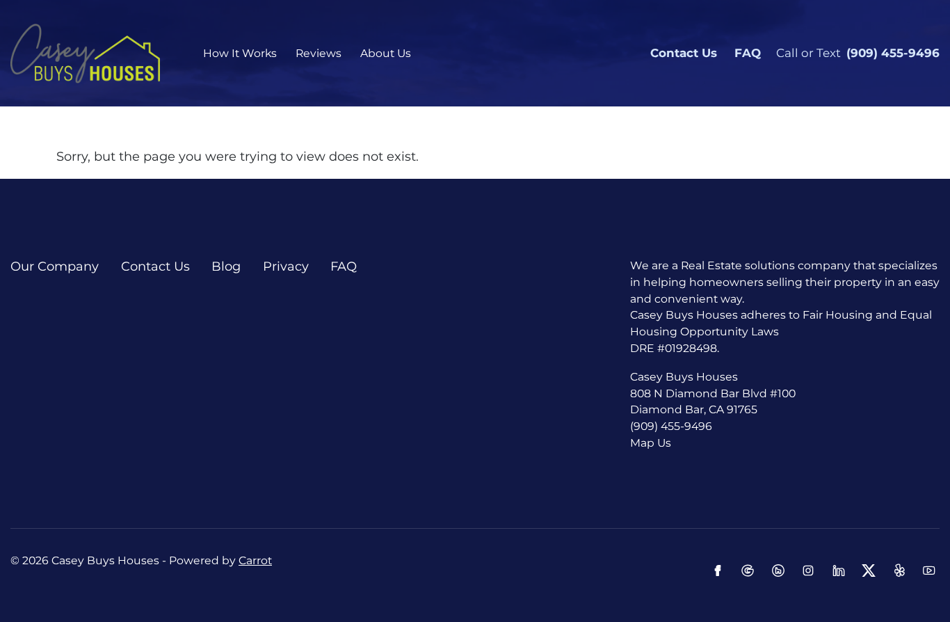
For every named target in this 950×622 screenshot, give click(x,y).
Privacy (286, 266)
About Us (385, 53)
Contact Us (683, 53)
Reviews (318, 53)
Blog (226, 266)
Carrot (255, 560)
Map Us (650, 442)
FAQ (747, 53)
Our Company (54, 266)
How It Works (240, 53)
